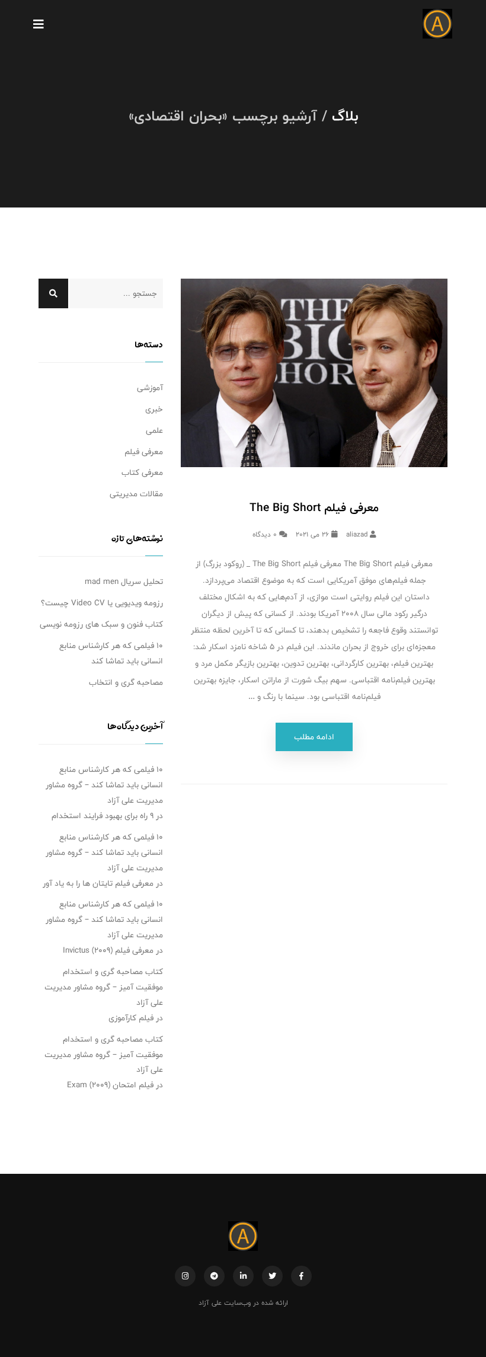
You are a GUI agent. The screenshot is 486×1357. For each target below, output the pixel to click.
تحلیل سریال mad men (124, 581)
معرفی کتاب (142, 472)
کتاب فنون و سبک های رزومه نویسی (101, 624)
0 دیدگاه (265, 534)
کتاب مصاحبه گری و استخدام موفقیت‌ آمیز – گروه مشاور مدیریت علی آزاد (103, 987)
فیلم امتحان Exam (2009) (110, 1085)
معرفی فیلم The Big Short (314, 507)
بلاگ (345, 115)
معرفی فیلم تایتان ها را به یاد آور (98, 883)
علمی (154, 430)
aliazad (358, 534)
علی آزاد (210, 1302)
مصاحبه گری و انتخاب (126, 682)
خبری (154, 409)
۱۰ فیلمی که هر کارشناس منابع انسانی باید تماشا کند (111, 653)
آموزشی (150, 388)
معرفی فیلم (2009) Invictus (108, 950)
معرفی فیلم (143, 452)
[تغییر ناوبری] (38, 24)
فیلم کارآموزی (131, 1018)
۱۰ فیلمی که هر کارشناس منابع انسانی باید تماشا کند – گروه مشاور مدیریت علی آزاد (104, 784)
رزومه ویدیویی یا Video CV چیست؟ (102, 603)
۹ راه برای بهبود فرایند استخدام (103, 816)
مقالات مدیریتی (136, 494)
